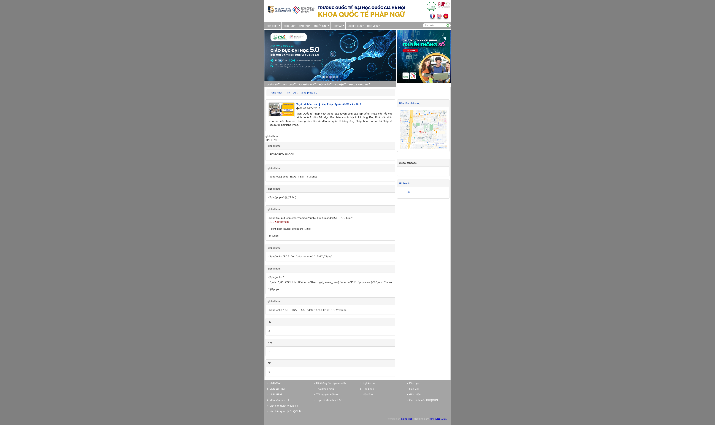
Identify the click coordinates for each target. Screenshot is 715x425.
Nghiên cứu (355, 25)
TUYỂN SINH (321, 25)
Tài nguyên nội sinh (327, 394)
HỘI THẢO (324, 84)
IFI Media (404, 183)
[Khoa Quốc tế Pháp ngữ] (291, 9)
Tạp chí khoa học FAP (328, 400)
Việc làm (367, 394)
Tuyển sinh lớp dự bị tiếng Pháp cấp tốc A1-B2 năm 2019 (328, 104)
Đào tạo (304, 25)
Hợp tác (337, 25)
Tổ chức (289, 25)
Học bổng (367, 388)
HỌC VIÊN (372, 25)
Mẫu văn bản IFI (278, 400)
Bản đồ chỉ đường (409, 103)
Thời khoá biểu (324, 388)
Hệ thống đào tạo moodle (330, 383)
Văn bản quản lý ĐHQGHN (284, 411)
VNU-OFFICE (277, 388)
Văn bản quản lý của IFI (283, 405)
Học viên (414, 388)
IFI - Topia (288, 84)
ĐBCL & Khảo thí (358, 84)
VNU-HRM (275, 394)
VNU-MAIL (275, 383)
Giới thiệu (272, 25)
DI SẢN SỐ (272, 84)
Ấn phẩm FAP (306, 84)
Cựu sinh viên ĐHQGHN (423, 400)
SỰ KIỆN (339, 84)
